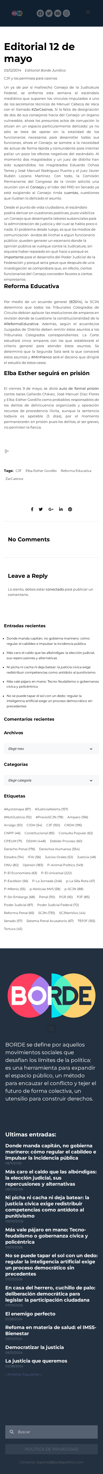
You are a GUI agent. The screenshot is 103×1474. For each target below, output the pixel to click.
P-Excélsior (16, 881)
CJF (19, 471)
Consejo (37, 187)
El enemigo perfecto (30, 1314)
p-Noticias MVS (45, 889)
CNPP (12, 833)
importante (14, 257)
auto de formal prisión (79, 389)
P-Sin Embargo (19, 897)
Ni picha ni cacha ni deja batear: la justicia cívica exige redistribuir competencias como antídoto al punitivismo (47, 1207)
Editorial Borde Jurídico (45, 70)
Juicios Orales (59, 857)
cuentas (71, 193)
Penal (47, 897)
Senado (13, 921)
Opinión (33, 865)
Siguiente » (32, 1374)
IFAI (34, 857)
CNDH (73, 825)
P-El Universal (56, 873)
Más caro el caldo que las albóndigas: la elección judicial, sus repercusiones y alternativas (51, 1178)
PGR (66, 897)
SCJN (46, 913)
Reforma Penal (19, 913)
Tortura (13, 929)
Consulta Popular (76, 833)
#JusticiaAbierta (51, 809)
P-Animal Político (65, 865)
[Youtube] (57, 13)
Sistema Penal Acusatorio (50, 921)
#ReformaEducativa (21, 324)
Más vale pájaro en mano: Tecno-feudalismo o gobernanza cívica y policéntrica (46, 1236)
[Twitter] (49, 13)
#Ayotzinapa (17, 809)
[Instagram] (66, 13)
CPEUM (13, 841)
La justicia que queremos (36, 1361)
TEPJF (86, 921)
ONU (11, 865)
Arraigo (13, 825)
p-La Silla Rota (80, 881)
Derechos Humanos (59, 849)
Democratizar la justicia (34, 1347)
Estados (14, 857)
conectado (55, 589)
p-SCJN (73, 889)
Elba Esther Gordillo (41, 471)
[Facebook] (40, 13)
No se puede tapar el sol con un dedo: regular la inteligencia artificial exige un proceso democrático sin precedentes (49, 701)
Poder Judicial (18, 905)
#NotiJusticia (18, 817)
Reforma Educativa (76, 471)
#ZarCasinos (42, 109)
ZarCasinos (14, 479)
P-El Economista (20, 873)
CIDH (34, 825)
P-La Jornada (47, 881)
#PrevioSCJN (49, 817)
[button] (88, 12)
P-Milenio (15, 889)
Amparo (77, 817)
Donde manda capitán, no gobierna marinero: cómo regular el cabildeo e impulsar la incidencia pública (50, 1152)
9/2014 (75, 302)
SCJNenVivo (72, 913)
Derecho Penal (19, 849)
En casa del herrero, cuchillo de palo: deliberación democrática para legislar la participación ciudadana (50, 1294)
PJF (83, 897)
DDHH (36, 841)
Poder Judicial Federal (58, 905)
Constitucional (40, 833)
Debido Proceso (66, 841)
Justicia (86, 857)
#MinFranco (41, 357)
